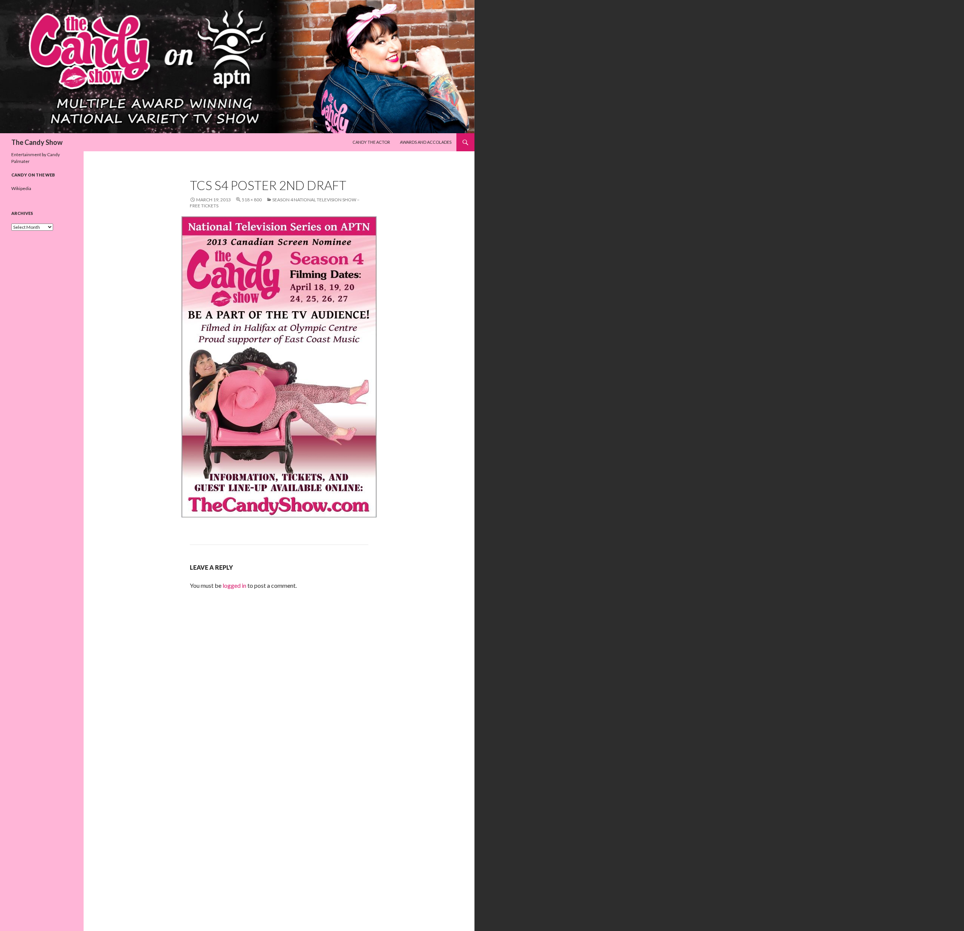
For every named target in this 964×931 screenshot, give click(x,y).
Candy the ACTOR (371, 142)
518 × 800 (252, 199)
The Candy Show (37, 142)
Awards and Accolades (425, 142)
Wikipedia (21, 188)
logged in (234, 585)
